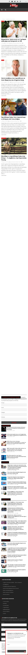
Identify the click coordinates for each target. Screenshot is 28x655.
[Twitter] (14, 1)
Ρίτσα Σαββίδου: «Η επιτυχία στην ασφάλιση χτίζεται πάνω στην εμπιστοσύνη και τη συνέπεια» (15, 493)
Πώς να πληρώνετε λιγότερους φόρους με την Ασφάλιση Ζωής (16, 570)
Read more (4, 56)
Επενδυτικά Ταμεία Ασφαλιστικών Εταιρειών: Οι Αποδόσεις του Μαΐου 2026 (17, 487)
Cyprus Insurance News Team (15, 43)
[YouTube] (12, 1)
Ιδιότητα (3, 417)
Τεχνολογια (6, 607)
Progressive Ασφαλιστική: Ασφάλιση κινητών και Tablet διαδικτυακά (16, 477)
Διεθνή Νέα (6, 605)
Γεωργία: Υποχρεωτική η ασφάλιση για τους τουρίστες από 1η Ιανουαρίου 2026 (16, 482)
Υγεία (3, 21)
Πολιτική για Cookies (8, 592)
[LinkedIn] (17, 1)
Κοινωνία (4, 99)
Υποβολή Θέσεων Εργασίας (9, 586)
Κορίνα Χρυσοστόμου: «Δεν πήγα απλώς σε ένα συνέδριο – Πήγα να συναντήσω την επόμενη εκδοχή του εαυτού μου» (17, 522)
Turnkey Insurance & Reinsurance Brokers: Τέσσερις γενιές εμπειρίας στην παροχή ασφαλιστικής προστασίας (15, 509)
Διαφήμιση (5, 584)
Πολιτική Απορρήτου (8, 590)
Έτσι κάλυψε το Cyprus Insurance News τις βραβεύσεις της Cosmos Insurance (16, 565)
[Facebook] (9, 1)
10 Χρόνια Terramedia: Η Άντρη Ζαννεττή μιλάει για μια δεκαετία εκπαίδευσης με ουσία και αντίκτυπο (17, 534)
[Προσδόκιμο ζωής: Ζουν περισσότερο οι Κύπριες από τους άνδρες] (14, 107)
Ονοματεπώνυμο (10, 638)
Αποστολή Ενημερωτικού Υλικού (11, 588)
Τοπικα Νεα (6, 601)
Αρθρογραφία (6, 609)
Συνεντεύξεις (6, 611)
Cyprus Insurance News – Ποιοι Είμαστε (12, 582)
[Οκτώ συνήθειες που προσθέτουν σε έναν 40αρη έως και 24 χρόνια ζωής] (14, 68)
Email (2, 407)
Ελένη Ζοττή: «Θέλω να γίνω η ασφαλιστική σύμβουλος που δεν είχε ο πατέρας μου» (16, 516)
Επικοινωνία (6, 594)
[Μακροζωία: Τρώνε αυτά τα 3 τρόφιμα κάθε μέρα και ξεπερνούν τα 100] (14, 29)
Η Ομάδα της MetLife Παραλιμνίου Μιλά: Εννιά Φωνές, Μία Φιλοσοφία (17, 555)
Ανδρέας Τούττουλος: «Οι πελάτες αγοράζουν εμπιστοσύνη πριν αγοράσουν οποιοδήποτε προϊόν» (15, 528)
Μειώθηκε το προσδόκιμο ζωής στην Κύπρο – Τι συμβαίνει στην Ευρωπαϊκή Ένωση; (13, 158)
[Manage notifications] (25, 652)
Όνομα (2, 402)
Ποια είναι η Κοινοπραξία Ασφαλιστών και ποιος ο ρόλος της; (16, 473)
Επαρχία (3, 412)
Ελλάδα (5, 603)
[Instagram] (20, 1)
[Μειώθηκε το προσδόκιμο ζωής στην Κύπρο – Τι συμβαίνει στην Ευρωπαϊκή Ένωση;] (14, 146)
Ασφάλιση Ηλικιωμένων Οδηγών (15, 560)
